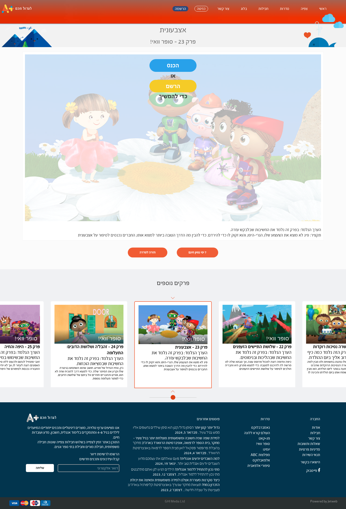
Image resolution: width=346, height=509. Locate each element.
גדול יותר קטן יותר (207, 427)
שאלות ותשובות (309, 443)
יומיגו (266, 449)
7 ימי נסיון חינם (197, 252)
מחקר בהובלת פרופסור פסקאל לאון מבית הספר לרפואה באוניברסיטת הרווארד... (176, 448)
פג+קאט (264, 438)
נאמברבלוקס (260, 427)
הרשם (173, 86)
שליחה (40, 468)
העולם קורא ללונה (257, 433)
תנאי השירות (311, 454)
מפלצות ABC (260, 454)
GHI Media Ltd (175, 501)
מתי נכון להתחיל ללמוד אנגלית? (197, 469)
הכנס (173, 65)
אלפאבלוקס (261, 460)
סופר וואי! (263, 443)
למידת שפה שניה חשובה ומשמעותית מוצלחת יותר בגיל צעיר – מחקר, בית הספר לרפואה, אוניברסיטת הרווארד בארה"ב (176, 440)
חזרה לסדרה (148, 252)
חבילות (315, 433)
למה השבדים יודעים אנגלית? (200, 458)
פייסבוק (312, 470)
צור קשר (314, 438)
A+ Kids (18, 9)
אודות (316, 427)
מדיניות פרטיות (309, 449)
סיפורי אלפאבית (258, 465)
